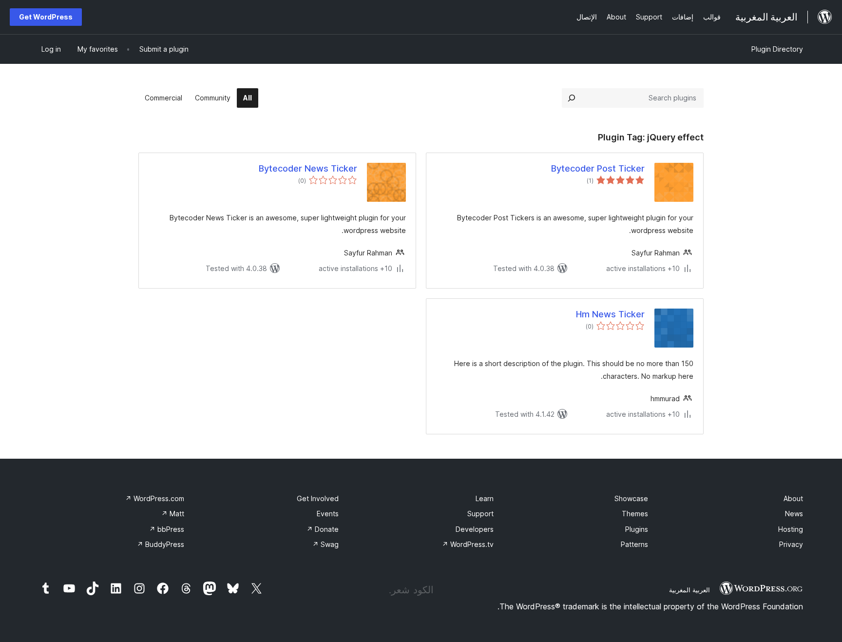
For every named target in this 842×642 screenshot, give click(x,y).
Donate (322, 529)
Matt (172, 513)
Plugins (636, 529)
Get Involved (318, 498)
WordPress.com (154, 498)
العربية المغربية (689, 590)
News (794, 513)
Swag (325, 544)
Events (328, 513)
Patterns (634, 544)
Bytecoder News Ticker (308, 168)
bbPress (166, 529)
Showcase (631, 498)
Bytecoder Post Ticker (598, 168)
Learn (485, 498)
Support (480, 513)
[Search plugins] (571, 98)
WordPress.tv (468, 544)
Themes (635, 513)
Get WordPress (46, 17)
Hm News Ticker (610, 314)
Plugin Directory (777, 49)
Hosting (790, 529)
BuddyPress (160, 544)
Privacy (791, 544)
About (793, 498)
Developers (475, 529)
